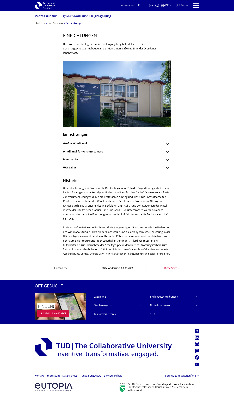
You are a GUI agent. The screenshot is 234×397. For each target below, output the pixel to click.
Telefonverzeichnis (105, 314)
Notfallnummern (160, 305)
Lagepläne (100, 297)
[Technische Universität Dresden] (45, 5)
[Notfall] (151, 5)
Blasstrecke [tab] (70, 159)
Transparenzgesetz (90, 376)
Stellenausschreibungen (164, 297)
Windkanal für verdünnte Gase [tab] (83, 152)
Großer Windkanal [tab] (75, 144)
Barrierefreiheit (113, 376)
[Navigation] (196, 5)
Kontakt (39, 376)
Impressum (53, 376)
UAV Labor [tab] (69, 168)
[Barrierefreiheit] (157, 5)
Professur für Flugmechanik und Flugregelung (73, 16)
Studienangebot (103, 305)
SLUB (153, 314)
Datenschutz (69, 376)
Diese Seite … (172, 268)
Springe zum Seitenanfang (180, 376)
